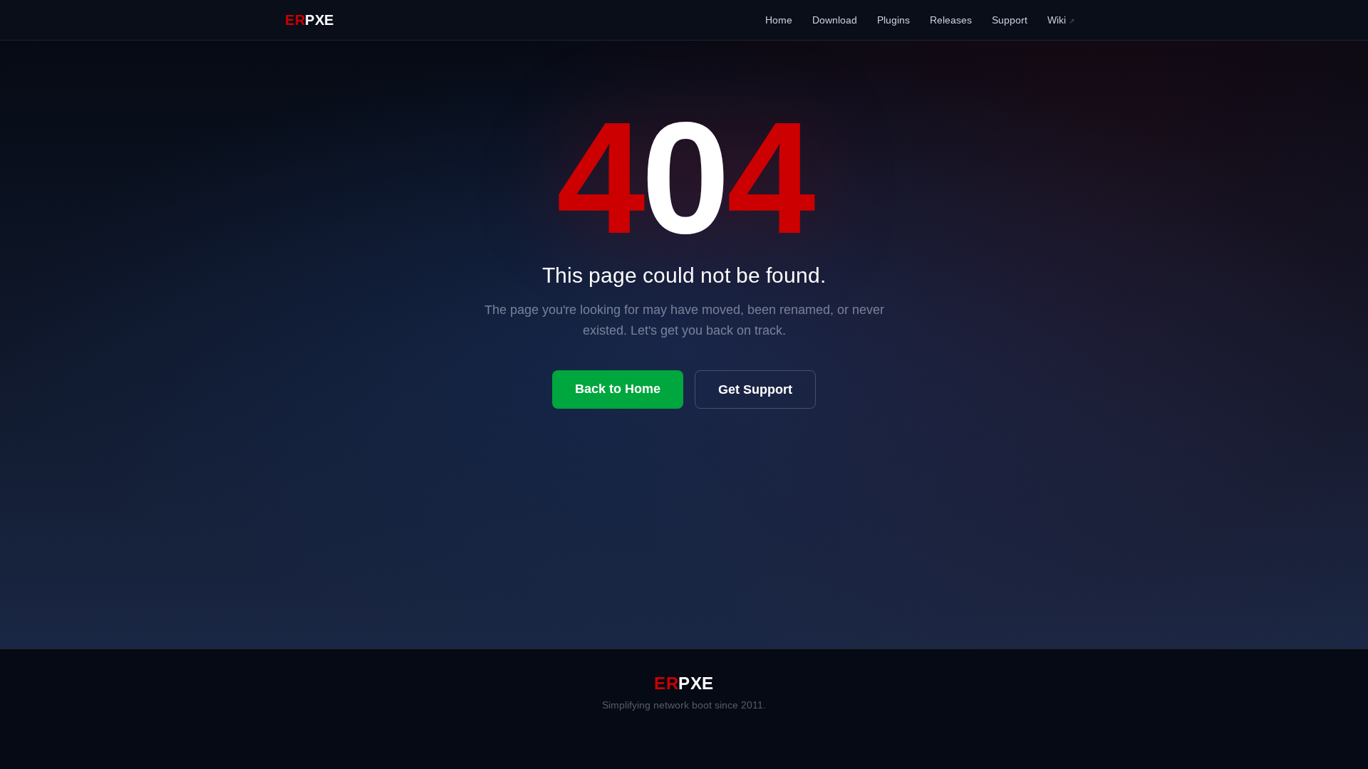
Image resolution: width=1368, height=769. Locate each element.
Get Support (755, 389)
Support (1009, 20)
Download (834, 20)
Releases (951, 20)
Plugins (893, 20)
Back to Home (617, 389)
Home (778, 20)
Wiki (1060, 20)
